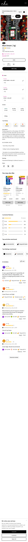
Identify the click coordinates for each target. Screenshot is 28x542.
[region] (14, 530)
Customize (14, 535)
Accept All (14, 531)
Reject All (14, 539)
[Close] (26, 520)
